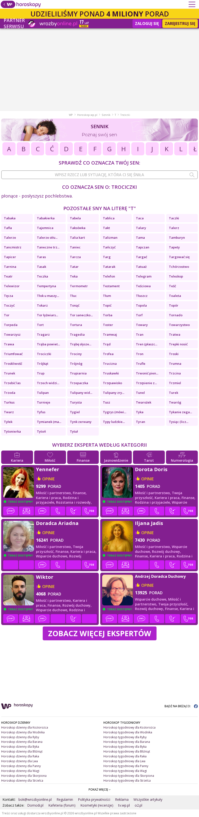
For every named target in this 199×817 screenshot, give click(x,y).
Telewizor (12, 286)
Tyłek (8, 422)
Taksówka (77, 228)
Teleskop (176, 276)
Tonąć (74, 305)
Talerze (10, 237)
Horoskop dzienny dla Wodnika (23, 732)
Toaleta (175, 295)
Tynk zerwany (80, 422)
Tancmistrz (12, 247)
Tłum (107, 295)
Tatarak (109, 266)
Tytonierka (12, 431)
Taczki (174, 218)
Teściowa (143, 286)
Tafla (8, 228)
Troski (174, 354)
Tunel (140, 392)
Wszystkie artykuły (147, 799)
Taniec (75, 247)
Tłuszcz (142, 295)
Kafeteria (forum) (61, 805)
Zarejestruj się (180, 23)
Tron (139, 354)
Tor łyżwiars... (47, 315)
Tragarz (43, 334)
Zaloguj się (147, 23)
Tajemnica (45, 228)
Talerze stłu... (47, 237)
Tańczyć (109, 247)
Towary (142, 325)
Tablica (109, 218)
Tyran (140, 422)
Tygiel (75, 412)
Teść (172, 286)
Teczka (42, 276)
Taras (41, 257)
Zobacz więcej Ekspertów (99, 633)
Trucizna (110, 363)
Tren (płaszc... (146, 344)
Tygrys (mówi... (114, 412)
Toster (108, 325)
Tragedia (77, 334)
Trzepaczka (79, 383)
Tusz (106, 402)
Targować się (179, 257)
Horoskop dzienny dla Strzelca (22, 780)
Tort (40, 325)
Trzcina (175, 373)
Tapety (174, 247)
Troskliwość (13, 363)
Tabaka (10, 218)
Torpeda (10, 325)
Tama (140, 237)
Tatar (74, 266)
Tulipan (43, 392)
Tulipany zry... (113, 392)
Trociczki (44, 354)
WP (71, 115)
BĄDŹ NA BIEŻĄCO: (178, 706)
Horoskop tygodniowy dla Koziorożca (129, 727)
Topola (141, 305)
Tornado (175, 315)
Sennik (106, 115)
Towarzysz (12, 334)
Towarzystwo (179, 325)
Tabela (75, 218)
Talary (141, 228)
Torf (139, 315)
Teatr (8, 276)
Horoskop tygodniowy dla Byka (125, 747)
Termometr (79, 286)
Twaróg (175, 402)
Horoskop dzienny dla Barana (21, 742)
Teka (74, 276)
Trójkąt (42, 363)
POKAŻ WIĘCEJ (99, 789)
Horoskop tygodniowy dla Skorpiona (128, 776)
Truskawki (111, 373)
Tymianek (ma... (49, 422)
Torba (107, 315)
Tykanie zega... (180, 412)
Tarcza (75, 257)
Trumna (175, 363)
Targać (141, 257)
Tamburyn (177, 237)
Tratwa (174, 334)
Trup (40, 373)
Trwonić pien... (147, 373)
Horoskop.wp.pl (87, 115)
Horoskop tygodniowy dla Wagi (125, 771)
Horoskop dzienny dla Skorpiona (24, 776)
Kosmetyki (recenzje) (96, 805)
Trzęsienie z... (146, 383)
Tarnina (10, 266)
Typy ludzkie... (114, 422)
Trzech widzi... (48, 383)
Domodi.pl (35, 805)
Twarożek (143, 402)
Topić (107, 305)
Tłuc (73, 295)
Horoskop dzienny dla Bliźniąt (21, 751)
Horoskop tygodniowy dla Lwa (124, 761)
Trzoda (9, 392)
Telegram (143, 276)
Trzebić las (12, 383)
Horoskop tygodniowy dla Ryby (125, 737)
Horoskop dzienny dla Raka (20, 756)
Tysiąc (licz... (178, 422)
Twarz (9, 412)
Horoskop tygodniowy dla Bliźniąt (126, 751)
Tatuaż (141, 266)
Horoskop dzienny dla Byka (20, 747)
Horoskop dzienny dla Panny (21, 766)
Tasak (41, 266)
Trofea (108, 354)
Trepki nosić (178, 344)
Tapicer (10, 257)
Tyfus (41, 412)
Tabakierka (46, 218)
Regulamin (65, 799)
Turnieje (43, 402)
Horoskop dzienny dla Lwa (19, 761)
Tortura (76, 325)
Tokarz (42, 305)
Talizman (110, 237)
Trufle (140, 363)
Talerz (174, 228)
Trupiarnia (78, 373)
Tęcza (8, 295)
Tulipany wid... (81, 392)
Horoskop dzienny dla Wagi (20, 771)
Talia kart (77, 237)
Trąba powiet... (48, 344)
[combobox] (99, 174)
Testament (111, 286)
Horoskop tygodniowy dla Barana (126, 742)
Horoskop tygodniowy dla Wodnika (127, 732)
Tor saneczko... (81, 315)
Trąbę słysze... (80, 344)
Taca (140, 218)
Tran (139, 334)
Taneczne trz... (48, 247)
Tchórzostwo (179, 266)
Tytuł (74, 431)
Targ (107, 257)
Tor (6, 315)
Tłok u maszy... (48, 295)
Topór (173, 305)
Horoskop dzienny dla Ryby (20, 737)
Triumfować (13, 354)
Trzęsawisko (112, 383)
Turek (173, 392)
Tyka (139, 412)
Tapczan (142, 247)
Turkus (9, 402)
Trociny (76, 354)
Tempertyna (46, 286)
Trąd (107, 344)
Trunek (9, 373)
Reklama (122, 799)
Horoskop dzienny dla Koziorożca (24, 727)
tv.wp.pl (124, 805)
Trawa (9, 344)
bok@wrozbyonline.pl (35, 799)
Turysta (76, 402)
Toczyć (9, 305)
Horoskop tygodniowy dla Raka (125, 756)
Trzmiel (175, 383)
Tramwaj (110, 334)
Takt (106, 228)
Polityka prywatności (94, 799)
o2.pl (138, 805)
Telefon (109, 276)
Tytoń (41, 431)
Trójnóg (76, 363)
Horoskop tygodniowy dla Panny (125, 766)
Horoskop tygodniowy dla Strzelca (127, 780)
